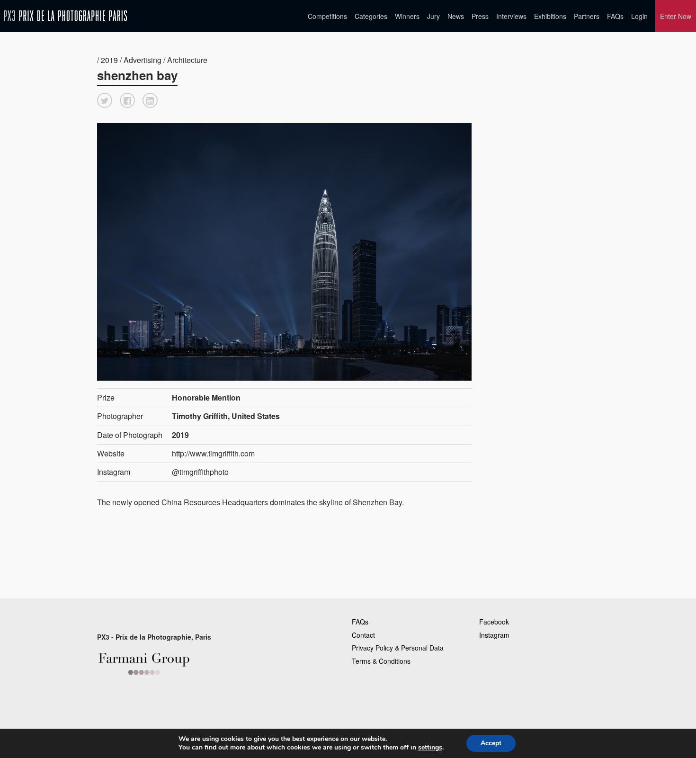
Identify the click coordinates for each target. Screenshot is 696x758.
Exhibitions (550, 16)
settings (430, 747)
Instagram (494, 635)
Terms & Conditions (381, 661)
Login (639, 16)
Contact (363, 635)
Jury (433, 16)
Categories (371, 16)
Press (480, 16)
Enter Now (675, 16)
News (455, 16)
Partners (586, 16)
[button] (104, 100)
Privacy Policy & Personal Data (398, 647)
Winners (407, 16)
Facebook (494, 621)
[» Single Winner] (65, 15)
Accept (491, 743)
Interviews (511, 16)
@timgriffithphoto (200, 471)
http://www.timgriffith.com (213, 453)
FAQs (615, 16)
